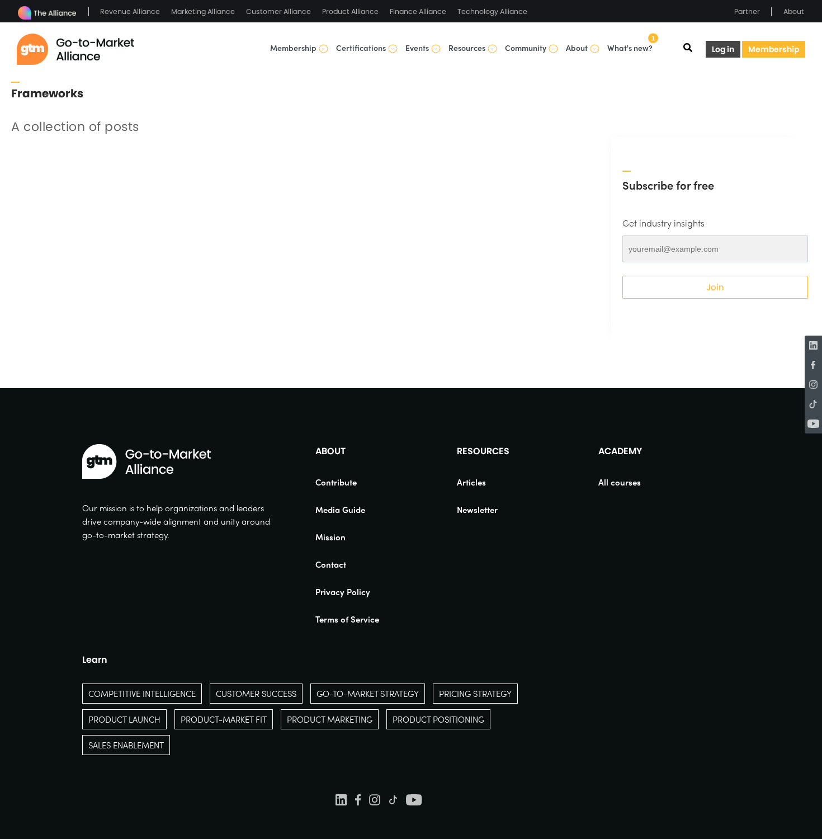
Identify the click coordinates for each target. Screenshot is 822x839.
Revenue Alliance (130, 11)
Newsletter (477, 509)
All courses (619, 482)
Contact (330, 564)
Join (715, 287)
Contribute (336, 482)
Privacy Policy (342, 592)
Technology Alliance (492, 11)
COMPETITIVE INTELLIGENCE (142, 693)
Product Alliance (350, 11)
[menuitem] (347, 482)
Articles (471, 482)
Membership (773, 49)
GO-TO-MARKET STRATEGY (367, 693)
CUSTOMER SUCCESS (256, 693)
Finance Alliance (418, 11)
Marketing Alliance (203, 11)
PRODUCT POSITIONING (438, 719)
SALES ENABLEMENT (126, 745)
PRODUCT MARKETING (329, 719)
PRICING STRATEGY (475, 693)
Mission (330, 537)
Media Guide (340, 509)
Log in (723, 49)
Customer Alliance (278, 11)
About (793, 11)
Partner (747, 11)
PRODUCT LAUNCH (124, 719)
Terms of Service (347, 619)
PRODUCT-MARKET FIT (224, 719)
